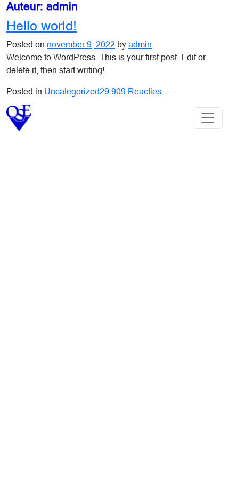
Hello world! (41, 25)
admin (140, 44)
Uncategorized (72, 91)
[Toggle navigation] (208, 118)
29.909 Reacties (130, 91)
